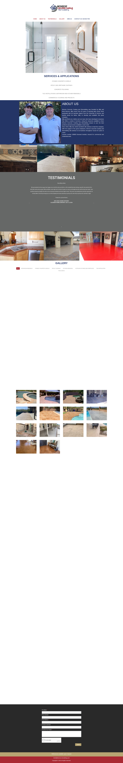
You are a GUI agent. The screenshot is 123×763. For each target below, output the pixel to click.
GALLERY (62, 19)
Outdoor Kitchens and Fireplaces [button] (84, 268)
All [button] (18, 268)
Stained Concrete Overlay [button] (42, 268)
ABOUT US (42, 19)
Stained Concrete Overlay (61, 81)
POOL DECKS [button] (61, 270)
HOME (35, 19)
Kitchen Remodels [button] (68, 268)
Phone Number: (45, 714)
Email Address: (45, 719)
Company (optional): (46, 724)
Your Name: (44, 710)
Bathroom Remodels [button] (27, 268)
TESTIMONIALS (52, 19)
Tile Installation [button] (100, 268)
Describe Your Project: (47, 729)
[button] (27, 47)
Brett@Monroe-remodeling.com (61, 758)
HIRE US (69, 19)
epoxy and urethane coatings (61, 85)
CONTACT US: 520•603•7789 (82, 19)
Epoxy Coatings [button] (56, 268)
